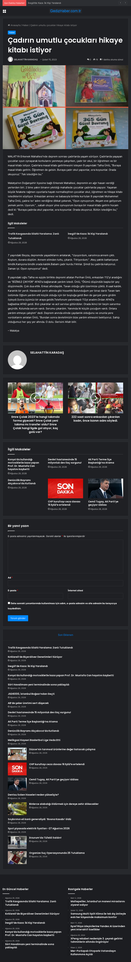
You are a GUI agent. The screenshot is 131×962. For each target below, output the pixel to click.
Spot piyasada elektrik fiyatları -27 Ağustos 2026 (39, 828)
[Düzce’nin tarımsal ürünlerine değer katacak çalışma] (17, 754)
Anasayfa (15, 25)
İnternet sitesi (75, 590)
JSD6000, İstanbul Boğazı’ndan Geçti (31, 694)
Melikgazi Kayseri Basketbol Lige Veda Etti (34, 740)
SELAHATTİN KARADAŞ (26, 59)
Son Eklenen (65, 634)
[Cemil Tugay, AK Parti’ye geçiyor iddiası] (105, 488)
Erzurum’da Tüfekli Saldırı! (45, 837)
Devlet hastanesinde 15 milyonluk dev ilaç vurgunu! (65, 461)
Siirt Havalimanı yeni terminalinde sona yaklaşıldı (38, 684)
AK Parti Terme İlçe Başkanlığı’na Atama (101, 461)
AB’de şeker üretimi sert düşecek (28, 703)
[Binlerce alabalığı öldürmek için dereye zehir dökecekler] (17, 808)
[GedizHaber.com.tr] (65, 11)
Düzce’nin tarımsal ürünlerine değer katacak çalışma (62, 749)
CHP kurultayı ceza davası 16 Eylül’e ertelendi (64, 503)
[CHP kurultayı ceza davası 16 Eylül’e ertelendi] (65, 488)
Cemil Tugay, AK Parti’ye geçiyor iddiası (103, 503)
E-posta (13, 590)
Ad (10, 577)
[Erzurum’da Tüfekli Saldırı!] (17, 842)
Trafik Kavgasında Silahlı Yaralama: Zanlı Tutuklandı (40, 647)
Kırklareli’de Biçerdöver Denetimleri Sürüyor (35, 657)
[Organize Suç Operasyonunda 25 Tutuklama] (17, 857)
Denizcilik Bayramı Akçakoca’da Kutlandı (22, 481)
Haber (25, 25)
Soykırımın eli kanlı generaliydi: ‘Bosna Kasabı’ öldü (39, 819)
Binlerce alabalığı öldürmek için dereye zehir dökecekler (64, 804)
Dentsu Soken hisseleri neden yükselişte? (33, 794)
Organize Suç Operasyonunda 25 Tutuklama (57, 853)
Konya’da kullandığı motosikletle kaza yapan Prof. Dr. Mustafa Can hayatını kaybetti (23, 464)
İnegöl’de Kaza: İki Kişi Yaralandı (44, 3)
